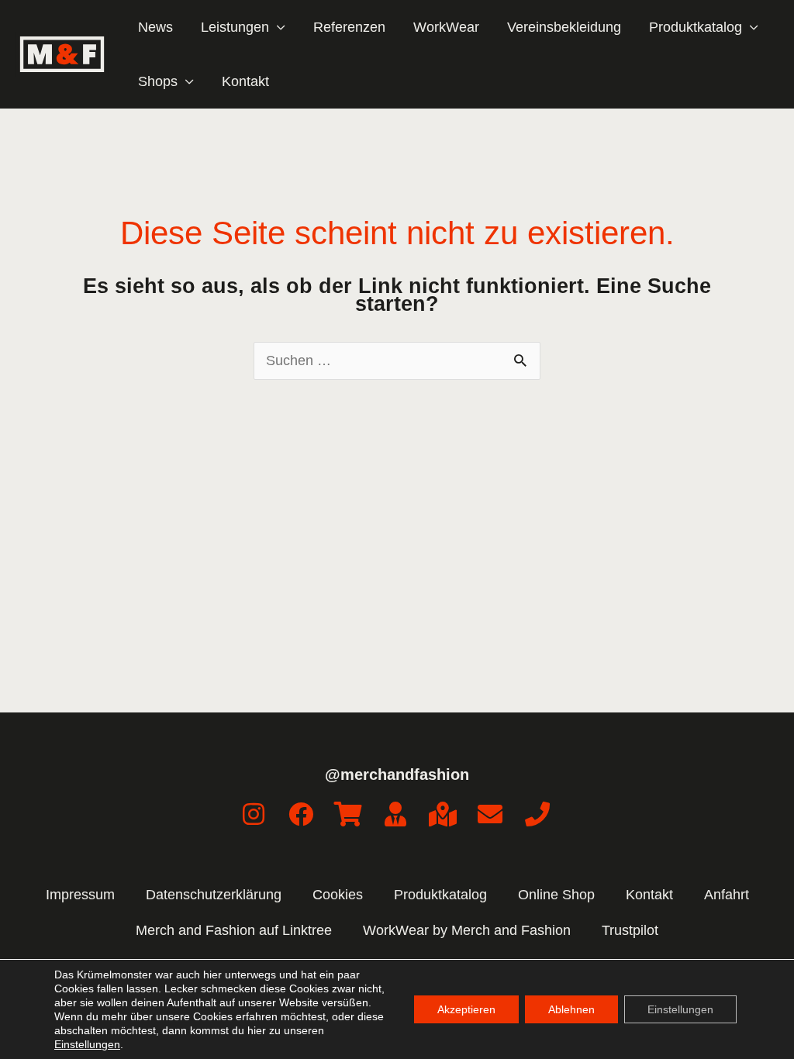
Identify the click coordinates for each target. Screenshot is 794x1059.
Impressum (80, 894)
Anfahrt (726, 894)
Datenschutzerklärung (213, 894)
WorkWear (446, 27)
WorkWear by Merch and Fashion (467, 930)
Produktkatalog (440, 894)
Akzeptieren (466, 1009)
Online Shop (556, 894)
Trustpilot (630, 930)
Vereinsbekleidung (564, 27)
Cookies (337, 894)
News (155, 27)
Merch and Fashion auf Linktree (234, 930)
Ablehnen (571, 1009)
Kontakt (245, 81)
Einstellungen (87, 1044)
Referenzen (349, 27)
